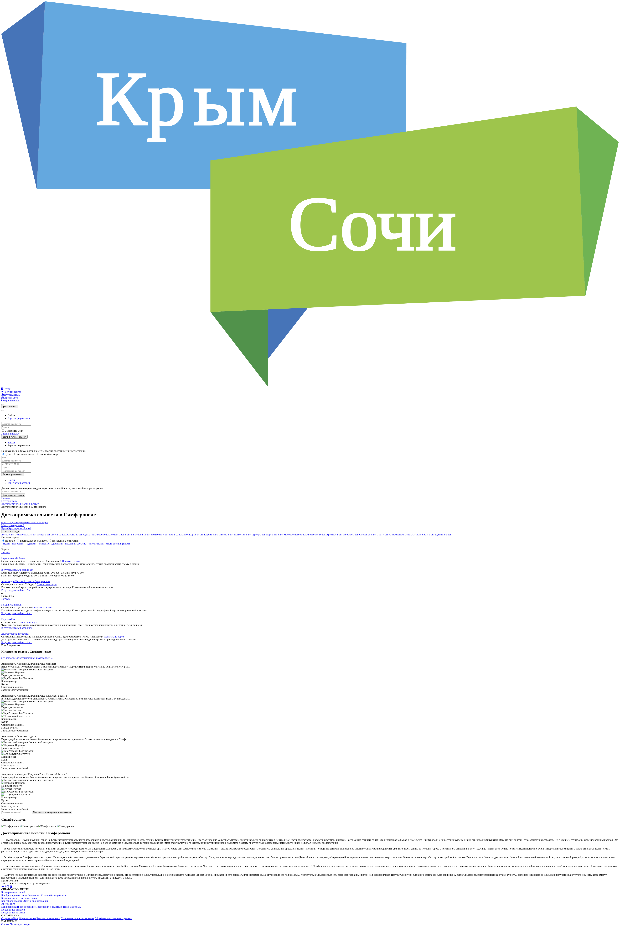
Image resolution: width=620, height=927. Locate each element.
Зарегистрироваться (19, 418)
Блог (15, 918)
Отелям (5, 924)
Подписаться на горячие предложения (52, 812)
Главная (5, 498)
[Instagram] (8, 886)
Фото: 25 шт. (26, 569)
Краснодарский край (19, 528)
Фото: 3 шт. (25, 613)
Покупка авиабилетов (13, 912)
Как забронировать (11, 901)
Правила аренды (72, 906)
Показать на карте (72, 561)
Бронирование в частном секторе (19, 898)
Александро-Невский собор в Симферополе (25, 581)
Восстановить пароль (13, 495)
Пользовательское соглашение (77, 918)
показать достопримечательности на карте (24, 522)
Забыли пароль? (10, 433)
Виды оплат (34, 895)
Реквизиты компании (48, 918)
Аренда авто (8, 903)
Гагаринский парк (11, 604)
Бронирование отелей (13, 892)
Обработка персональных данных (113, 918)
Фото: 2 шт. (25, 590)
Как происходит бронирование (18, 906)
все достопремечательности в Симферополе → (27, 658)
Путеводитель (9, 501)
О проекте (7, 918)
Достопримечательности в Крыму (20, 503)
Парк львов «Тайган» (13, 558)
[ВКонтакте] (2, 886)
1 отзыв (5, 552)
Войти (11, 442)
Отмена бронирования (53, 895)
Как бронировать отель (14, 895)
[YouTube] (11, 886)
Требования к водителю (49, 906)
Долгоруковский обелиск (15, 633)
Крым (4, 528)
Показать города (11, 531)
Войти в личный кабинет (14, 437)
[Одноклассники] (5, 886)
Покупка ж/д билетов (13, 909)
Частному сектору (20, 924)
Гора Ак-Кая (8, 619)
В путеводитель (10, 569)
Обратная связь (27, 918)
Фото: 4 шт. (25, 628)
